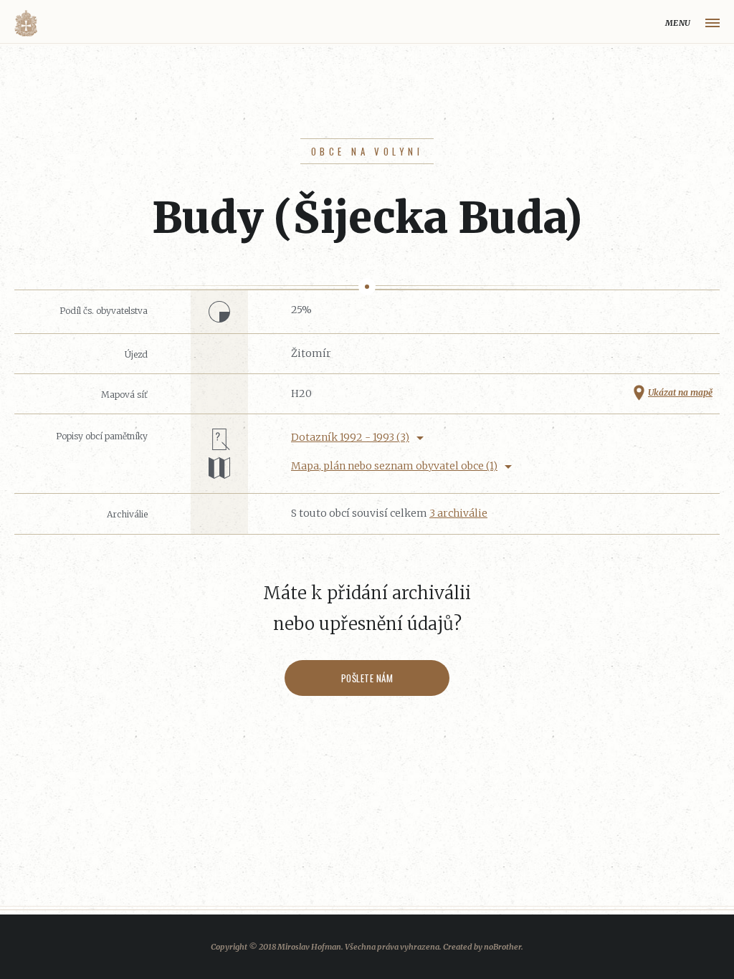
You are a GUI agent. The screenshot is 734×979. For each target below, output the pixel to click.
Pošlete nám (367, 678)
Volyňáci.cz (25, 23)
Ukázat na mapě (680, 392)
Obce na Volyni (367, 151)
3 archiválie (458, 513)
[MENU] (712, 23)
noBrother (502, 947)
